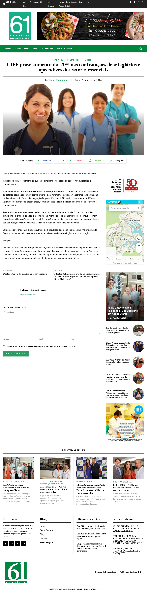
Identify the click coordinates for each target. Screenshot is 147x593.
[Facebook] (130, 2)
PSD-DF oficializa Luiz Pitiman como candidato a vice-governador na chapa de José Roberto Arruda (117, 394)
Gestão (89, 60)
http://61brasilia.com (27, 295)
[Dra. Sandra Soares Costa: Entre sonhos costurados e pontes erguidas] (138, 330)
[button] (128, 48)
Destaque (59, 60)
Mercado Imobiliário (14, 482)
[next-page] (139, 277)
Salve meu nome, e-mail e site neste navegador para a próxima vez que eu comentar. (41, 346)
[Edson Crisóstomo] (10, 292)
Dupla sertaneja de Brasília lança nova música (25, 273)
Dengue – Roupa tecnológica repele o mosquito (126, 551)
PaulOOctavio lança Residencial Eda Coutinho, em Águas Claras (123, 310)
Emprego (75, 60)
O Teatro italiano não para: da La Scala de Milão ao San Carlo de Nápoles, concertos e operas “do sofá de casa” (76, 276)
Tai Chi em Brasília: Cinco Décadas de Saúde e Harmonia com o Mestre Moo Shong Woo (128, 540)
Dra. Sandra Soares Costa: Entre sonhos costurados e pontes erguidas (117, 330)
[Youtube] (142, 2)
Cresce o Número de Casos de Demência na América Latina (126, 528)
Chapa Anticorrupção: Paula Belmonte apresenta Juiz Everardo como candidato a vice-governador (118, 346)
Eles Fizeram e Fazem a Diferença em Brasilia (52, 483)
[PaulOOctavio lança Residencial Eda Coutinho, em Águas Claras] (125, 296)
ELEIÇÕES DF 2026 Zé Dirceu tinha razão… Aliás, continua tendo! (118, 362)
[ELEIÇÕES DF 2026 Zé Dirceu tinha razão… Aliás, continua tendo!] (138, 362)
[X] (138, 2)
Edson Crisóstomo (58, 80)
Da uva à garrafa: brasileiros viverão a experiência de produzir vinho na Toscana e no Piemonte (118, 378)
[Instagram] (134, 2)
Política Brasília (85, 482)
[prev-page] (134, 277)
